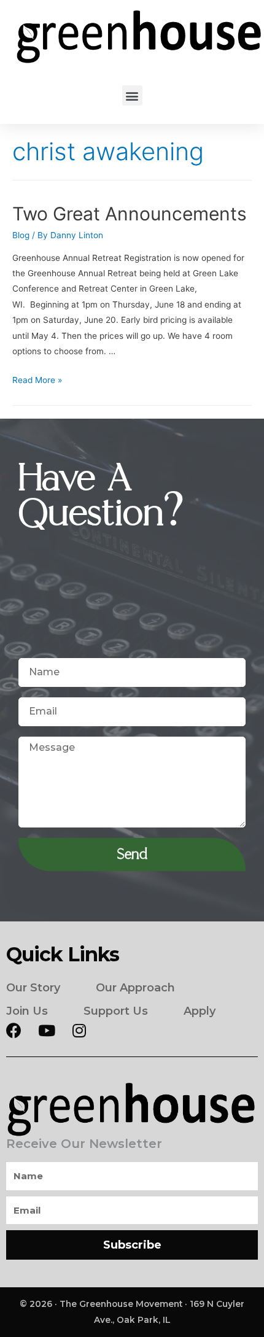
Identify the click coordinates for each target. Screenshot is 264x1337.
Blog (20, 235)
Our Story (33, 987)
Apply (199, 1011)
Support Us (115, 1011)
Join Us (27, 1011)
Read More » (37, 380)
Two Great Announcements (129, 214)
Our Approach (135, 987)
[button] (132, 95)
